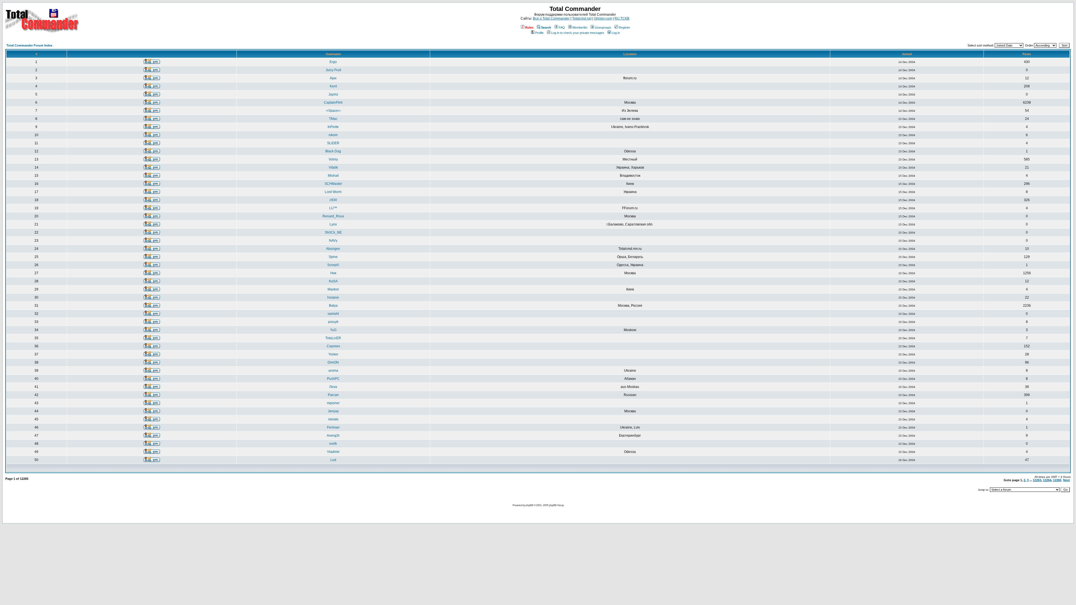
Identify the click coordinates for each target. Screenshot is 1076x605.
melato (333, 419)
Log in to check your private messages (577, 32)
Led (333, 460)
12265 (1057, 480)
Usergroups (603, 27)
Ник (333, 273)
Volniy (333, 159)
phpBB (529, 505)
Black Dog (333, 151)
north (333, 444)
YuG (333, 330)
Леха (333, 387)
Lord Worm (333, 192)
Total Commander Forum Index (29, 45)
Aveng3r (333, 436)
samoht (333, 314)
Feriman (333, 427)
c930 (333, 200)
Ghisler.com (603, 18)
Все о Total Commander (551, 18)
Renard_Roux (333, 216)
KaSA (333, 281)
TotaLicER (333, 338)
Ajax (333, 78)
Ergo (333, 62)
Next (1066, 480)
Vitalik (333, 167)
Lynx (333, 224)
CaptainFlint (333, 102)
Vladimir (333, 452)
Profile (539, 32)
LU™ (333, 208)
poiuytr (333, 322)
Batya (333, 306)
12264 (1047, 480)
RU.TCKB (621, 18)
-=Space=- (333, 111)
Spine (333, 257)
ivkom (333, 135)
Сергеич (333, 346)
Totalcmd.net (582, 18)
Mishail (333, 176)
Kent (333, 86)
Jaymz (333, 94)
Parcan (333, 395)
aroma (333, 371)
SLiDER (333, 143)
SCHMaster (333, 184)
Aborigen (333, 249)
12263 (1037, 480)
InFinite (333, 127)
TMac (333, 119)
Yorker (333, 354)
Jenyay (333, 411)
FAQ (562, 27)
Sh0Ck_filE (333, 232)
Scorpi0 (333, 265)
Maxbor (333, 289)
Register (624, 27)
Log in (616, 32)
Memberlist (579, 27)
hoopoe (333, 297)
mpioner (333, 403)
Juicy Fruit (333, 70)
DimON (333, 362)
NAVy (333, 241)
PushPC (333, 379)
